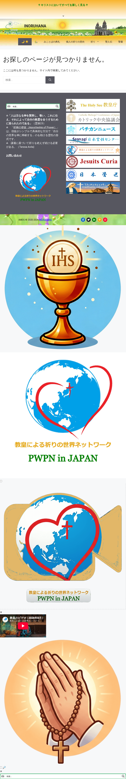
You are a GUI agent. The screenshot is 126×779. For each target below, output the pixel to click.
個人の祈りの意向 (75, 41)
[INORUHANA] (83, 219)
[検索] (50, 80)
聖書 (120, 41)
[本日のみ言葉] (63, 350)
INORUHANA (35, 26)
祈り (93, 41)
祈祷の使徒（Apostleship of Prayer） (35, 127)
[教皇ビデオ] (63, 608)
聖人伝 (108, 41)
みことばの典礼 (52, 41)
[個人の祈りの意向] (63, 763)
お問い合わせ (14, 155)
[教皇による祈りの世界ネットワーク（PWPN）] (63, 477)
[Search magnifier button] (57, 106)
